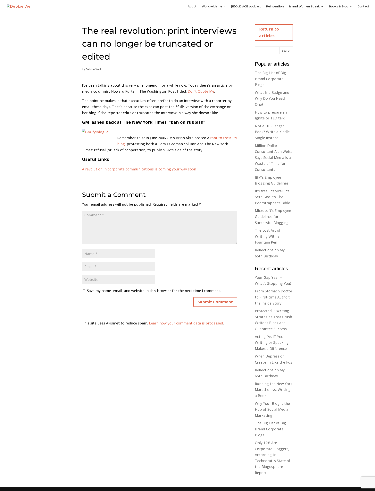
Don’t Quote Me (201, 91)
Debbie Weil (93, 69)
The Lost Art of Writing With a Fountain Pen (267, 236)
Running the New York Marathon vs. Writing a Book (273, 389)
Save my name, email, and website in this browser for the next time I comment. (154, 290)
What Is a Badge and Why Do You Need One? (272, 98)
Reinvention (275, 6)
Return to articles (269, 32)
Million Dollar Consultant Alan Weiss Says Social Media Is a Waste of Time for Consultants (273, 157)
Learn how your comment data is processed (186, 323)
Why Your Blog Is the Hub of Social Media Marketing (272, 409)
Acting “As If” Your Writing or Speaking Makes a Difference (272, 342)
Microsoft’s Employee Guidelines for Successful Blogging (273, 216)
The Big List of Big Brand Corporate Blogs (270, 78)
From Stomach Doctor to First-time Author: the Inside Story (273, 297)
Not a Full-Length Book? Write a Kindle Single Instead (272, 132)
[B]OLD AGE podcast (246, 6)
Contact (363, 6)
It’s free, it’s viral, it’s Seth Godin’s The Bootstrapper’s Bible (272, 197)
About (192, 6)
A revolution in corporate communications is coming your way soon (139, 169)
